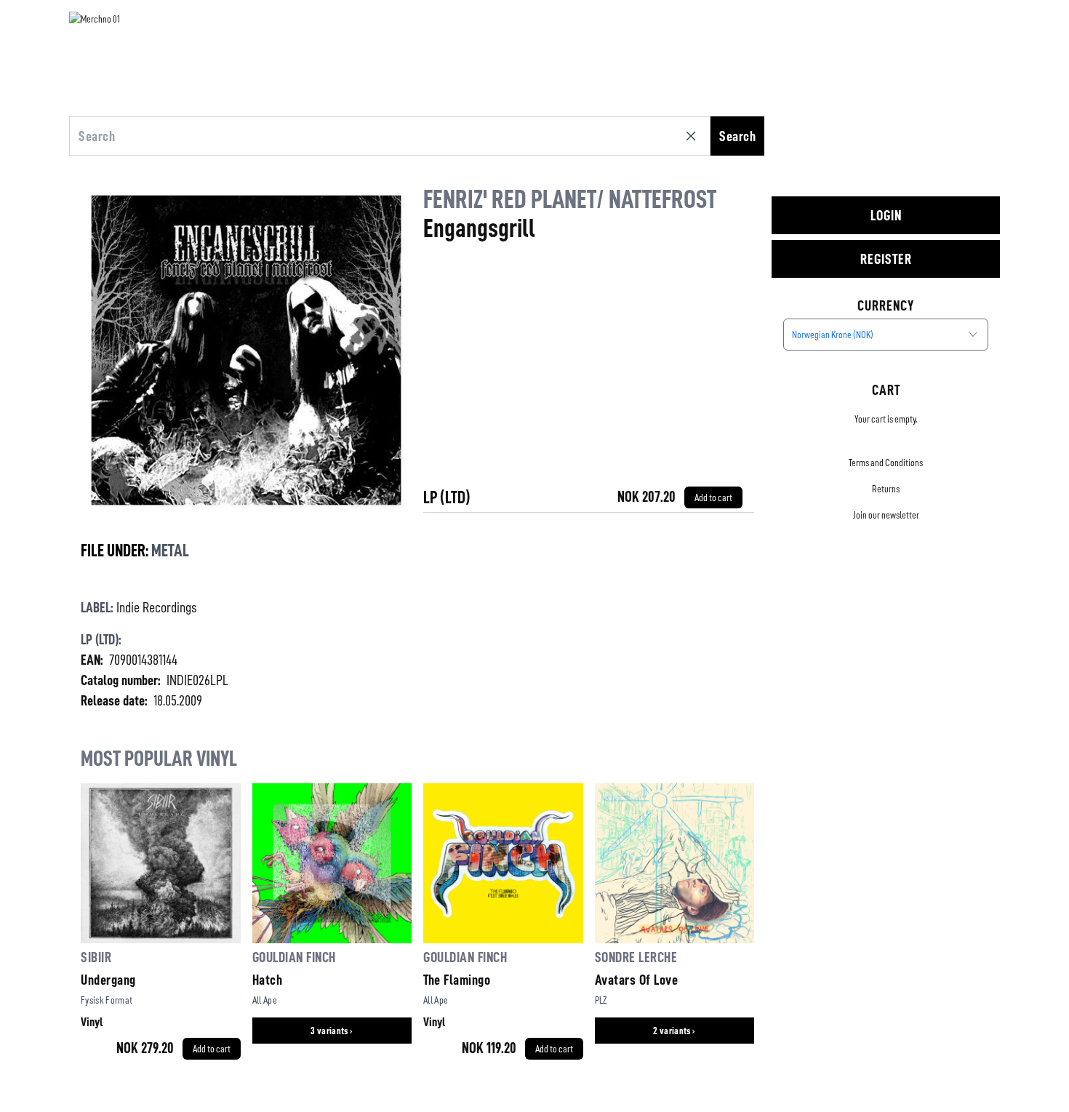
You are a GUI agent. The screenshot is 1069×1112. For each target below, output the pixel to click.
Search (737, 136)
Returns (886, 489)
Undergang (108, 979)
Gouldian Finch (294, 957)
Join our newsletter (886, 515)
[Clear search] (693, 136)
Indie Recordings (156, 607)
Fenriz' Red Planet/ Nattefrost (569, 199)
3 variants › (332, 1030)
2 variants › (674, 1030)
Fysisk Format (107, 1000)
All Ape (264, 1000)
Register (886, 259)
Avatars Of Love (636, 979)
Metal (170, 550)
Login (886, 215)
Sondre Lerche (636, 957)
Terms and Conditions (886, 462)
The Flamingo (456, 979)
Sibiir (96, 957)
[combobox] (886, 334)
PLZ (601, 1000)
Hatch (267, 979)
